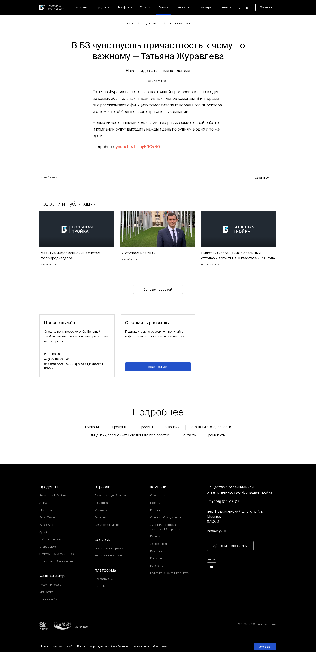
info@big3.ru (217, 531)
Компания (82, 7)
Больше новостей (158, 289)
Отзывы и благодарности (211, 427)
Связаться (266, 7)
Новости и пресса (181, 23)
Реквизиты (216, 435)
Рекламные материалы (109, 548)
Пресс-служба (48, 599)
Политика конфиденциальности (169, 572)
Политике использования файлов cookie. (142, 646)
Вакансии (172, 427)
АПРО (43, 502)
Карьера (205, 7)
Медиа (163, 7)
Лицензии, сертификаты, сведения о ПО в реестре (130, 435)
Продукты (103, 7)
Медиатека (46, 592)
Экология (100, 517)
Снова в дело (48, 546)
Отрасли (146, 7)
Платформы (125, 7)
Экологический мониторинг (56, 561)
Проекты (146, 427)
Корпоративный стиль (108, 555)
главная (129, 23)
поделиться (261, 177)
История (155, 510)
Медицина (101, 510)
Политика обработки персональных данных (250, 628)
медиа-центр (151, 23)
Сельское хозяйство (107, 524)
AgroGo (44, 532)
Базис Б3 (100, 586)
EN (248, 7)
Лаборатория (184, 7)
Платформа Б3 (104, 578)
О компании (157, 495)
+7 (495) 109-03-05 (223, 502)
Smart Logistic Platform (53, 495)
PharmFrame (47, 510)
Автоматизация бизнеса (110, 495)
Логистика (101, 502)
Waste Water (47, 524)
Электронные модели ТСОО (57, 553)
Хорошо (265, 646)
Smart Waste (47, 517)
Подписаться (158, 366)
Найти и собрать (50, 539)
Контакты (225, 7)
